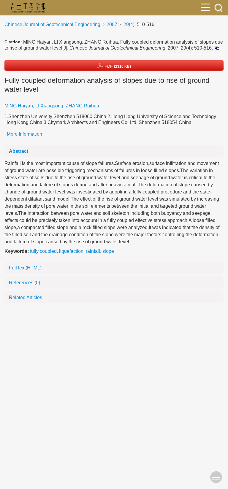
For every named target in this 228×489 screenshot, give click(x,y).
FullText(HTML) (25, 267)
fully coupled (43, 251)
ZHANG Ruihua (82, 105)
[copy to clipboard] (216, 47)
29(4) (129, 24)
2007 (112, 24)
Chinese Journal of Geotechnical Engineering (52, 24)
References (24, 282)
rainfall (93, 251)
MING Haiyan (18, 105)
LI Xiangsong (49, 105)
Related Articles (25, 297)
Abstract (18, 151)
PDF (117, 66)
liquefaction (71, 251)
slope (108, 251)
